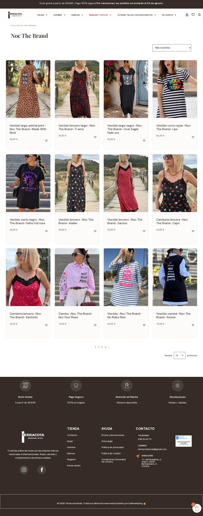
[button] (46, 140)
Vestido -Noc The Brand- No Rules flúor (124, 315)
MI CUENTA (167, 15)
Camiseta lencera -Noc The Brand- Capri (172, 221)
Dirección (147, 455)
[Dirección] (137, 456)
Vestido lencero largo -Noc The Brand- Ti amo (77, 127)
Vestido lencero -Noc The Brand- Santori (124, 221)
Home (13, 25)
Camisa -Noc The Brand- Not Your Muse (75, 315)
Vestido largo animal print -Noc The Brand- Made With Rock (28, 129)
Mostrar (168, 355)
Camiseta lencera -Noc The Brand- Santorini (25, 315)
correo (142, 445)
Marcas (20, 25)
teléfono (143, 435)
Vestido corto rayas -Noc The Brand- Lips (173, 127)
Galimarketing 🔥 (137, 503)
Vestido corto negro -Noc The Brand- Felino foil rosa (27, 221)
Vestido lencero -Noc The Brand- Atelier (76, 221)
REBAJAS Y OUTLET (98, 15)
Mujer (41, 15)
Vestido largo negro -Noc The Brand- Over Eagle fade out (124, 129)
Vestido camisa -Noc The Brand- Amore (173, 315)
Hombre (58, 15)
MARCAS (75, 15)
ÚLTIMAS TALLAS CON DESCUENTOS (135, 15)
